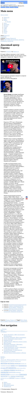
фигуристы (7, 378)
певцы (12, 370)
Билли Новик (14, 39)
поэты (23, 370)
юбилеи (23, 378)
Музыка (6, 26)
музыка (3, 368)
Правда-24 (6, 35)
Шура (14, 361)
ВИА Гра (18, 359)
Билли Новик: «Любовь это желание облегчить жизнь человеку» (13, 308)
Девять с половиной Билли (16, 306)
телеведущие (20, 376)
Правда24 (3, 361)
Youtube (16, 7)
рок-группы (12, 374)
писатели (18, 370)
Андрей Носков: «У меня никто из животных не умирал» (13, 350)
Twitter (7, 7)
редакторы (18, 372)
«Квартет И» (3, 359)
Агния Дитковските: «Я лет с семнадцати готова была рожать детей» (15, 348)
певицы (7, 370)
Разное (5, 31)
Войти (5, 382)
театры (13, 376)
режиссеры (5, 374)
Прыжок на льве (8, 340)
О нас (5, 33)
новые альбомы (23, 368)
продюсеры (12, 372)
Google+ (12, 7)
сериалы (17, 374)
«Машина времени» (11, 359)
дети (25, 363)
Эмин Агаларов (18, 361)
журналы (8, 365)
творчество (10, 41)
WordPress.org (7, 386)
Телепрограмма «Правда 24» (8, 4)
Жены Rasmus (7, 343)
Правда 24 (6, 17)
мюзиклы (18, 368)
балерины (22, 363)
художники (17, 378)
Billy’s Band (7, 39)
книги (16, 365)
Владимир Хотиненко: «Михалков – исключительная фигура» (13, 345)
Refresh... (3, 357)
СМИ (5, 28)
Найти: (2, 3)
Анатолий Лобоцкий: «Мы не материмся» (15, 337)
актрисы (11, 363)
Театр (5, 23)
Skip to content (4, 15)
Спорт (5, 27)
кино (13, 365)
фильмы (11, 378)
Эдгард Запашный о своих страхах (13, 338)
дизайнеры (3, 365)
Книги (5, 20)
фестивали (3, 378)
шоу (20, 378)
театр (9, 376)
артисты (17, 363)
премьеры (4, 372)
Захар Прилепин (23, 359)
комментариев (9, 385)
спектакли (23, 374)
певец (2, 370)
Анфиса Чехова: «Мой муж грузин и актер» (15, 341)
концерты (21, 39)
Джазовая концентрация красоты (17, 304)
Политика (6, 24)
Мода (5, 30)
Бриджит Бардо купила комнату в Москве (15, 352)
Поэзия (9, 21)
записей (7, 383)
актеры (4, 363)
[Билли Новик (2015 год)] (6, 91)
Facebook (3, 7)
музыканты (4, 41)
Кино (5, 19)
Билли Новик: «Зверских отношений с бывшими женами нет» (13, 311)
